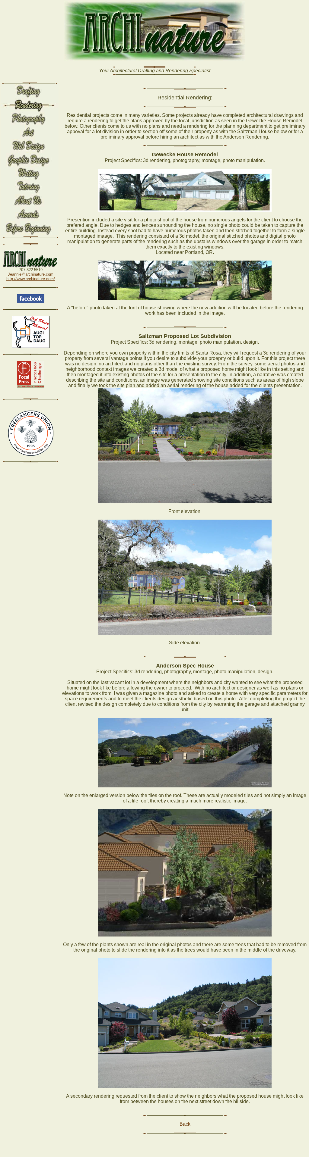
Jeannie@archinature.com (30, 274)
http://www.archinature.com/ (30, 279)
